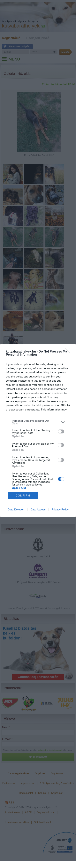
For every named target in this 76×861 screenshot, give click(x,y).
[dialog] (38, 430)
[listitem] (38, 422)
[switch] (61, 431)
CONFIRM (23, 495)
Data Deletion (16, 509)
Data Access (38, 509)
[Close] (68, 351)
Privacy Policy (60, 509)
